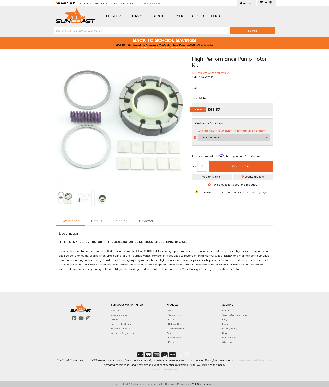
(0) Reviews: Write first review (210, 73)
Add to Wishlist (211, 176)
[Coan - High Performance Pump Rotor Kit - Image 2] (84, 198)
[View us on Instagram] (88, 318)
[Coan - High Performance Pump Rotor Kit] (121, 121)
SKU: (195, 77)
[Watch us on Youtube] (81, 318)
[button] (178, 16)
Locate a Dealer (254, 176)
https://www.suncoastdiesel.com (251, 360)
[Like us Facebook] (74, 318)
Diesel (169, 310)
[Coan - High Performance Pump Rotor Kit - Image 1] (65, 198)
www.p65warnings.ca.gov (255, 192)
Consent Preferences (164, 369)
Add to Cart (241, 166)
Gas (168, 333)
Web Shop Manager (202, 383)
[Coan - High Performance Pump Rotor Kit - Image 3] (102, 198)
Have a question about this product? (234, 184)
